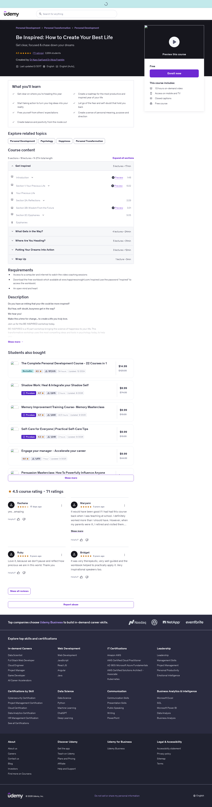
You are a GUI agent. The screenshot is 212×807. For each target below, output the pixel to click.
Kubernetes (113, 679)
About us (12, 748)
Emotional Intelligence (168, 675)
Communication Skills (118, 697)
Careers (12, 753)
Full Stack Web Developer (21, 660)
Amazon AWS (114, 655)
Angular (62, 670)
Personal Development (28, 27)
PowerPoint (113, 718)
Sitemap (161, 758)
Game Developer (16, 675)
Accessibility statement (169, 748)
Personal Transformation (57, 27)
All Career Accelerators (19, 680)
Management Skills (166, 660)
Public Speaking (115, 707)
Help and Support (67, 768)
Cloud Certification (17, 707)
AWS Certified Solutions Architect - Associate (125, 672)
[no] (24, 519)
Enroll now (174, 73)
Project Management (168, 665)
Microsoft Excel (165, 697)
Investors (13, 768)
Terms (160, 763)
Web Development (67, 655)
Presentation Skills (117, 702)
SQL (159, 702)
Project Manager (16, 670)
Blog (10, 763)
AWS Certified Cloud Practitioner (124, 660)
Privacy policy (164, 753)
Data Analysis (164, 713)
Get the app (64, 748)
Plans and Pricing (66, 758)
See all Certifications (18, 723)
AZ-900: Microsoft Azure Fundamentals (127, 665)
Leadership (163, 655)
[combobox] (76, 14)
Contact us (13, 758)
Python (61, 702)
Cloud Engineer (16, 665)
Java (60, 675)
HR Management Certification (23, 718)
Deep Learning (65, 718)
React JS (62, 665)
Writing (111, 713)
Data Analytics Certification (22, 713)
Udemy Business (51, 622)
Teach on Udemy (66, 753)
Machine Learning (67, 707)
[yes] (18, 519)
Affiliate (61, 763)
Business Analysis (166, 718)
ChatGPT (62, 713)
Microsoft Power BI (167, 707)
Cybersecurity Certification (21, 697)
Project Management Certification (25, 702)
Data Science (64, 697)
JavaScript (63, 660)
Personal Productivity (168, 670)
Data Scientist (15, 655)
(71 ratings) (38, 53)
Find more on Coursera (19, 773)
